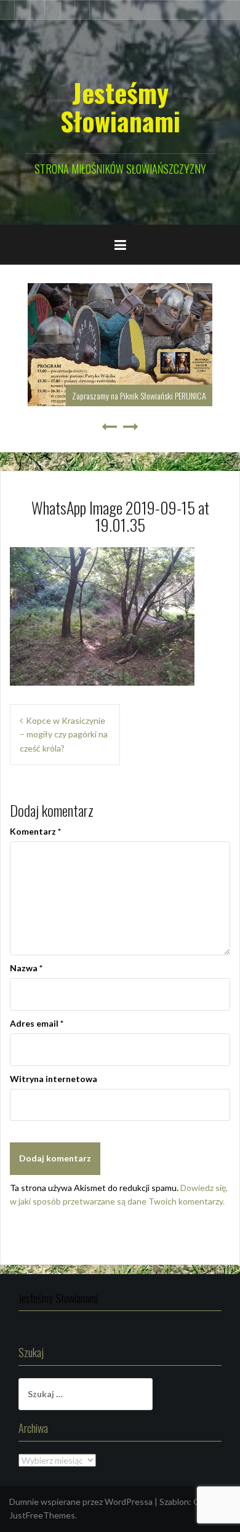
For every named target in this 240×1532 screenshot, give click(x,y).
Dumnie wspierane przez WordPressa (81, 1501)
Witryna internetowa (53, 1078)
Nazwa (26, 968)
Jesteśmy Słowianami (120, 106)
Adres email (36, 1023)
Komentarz (35, 831)
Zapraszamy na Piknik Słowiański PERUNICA (139, 395)
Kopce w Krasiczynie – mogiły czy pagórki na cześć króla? (64, 734)
